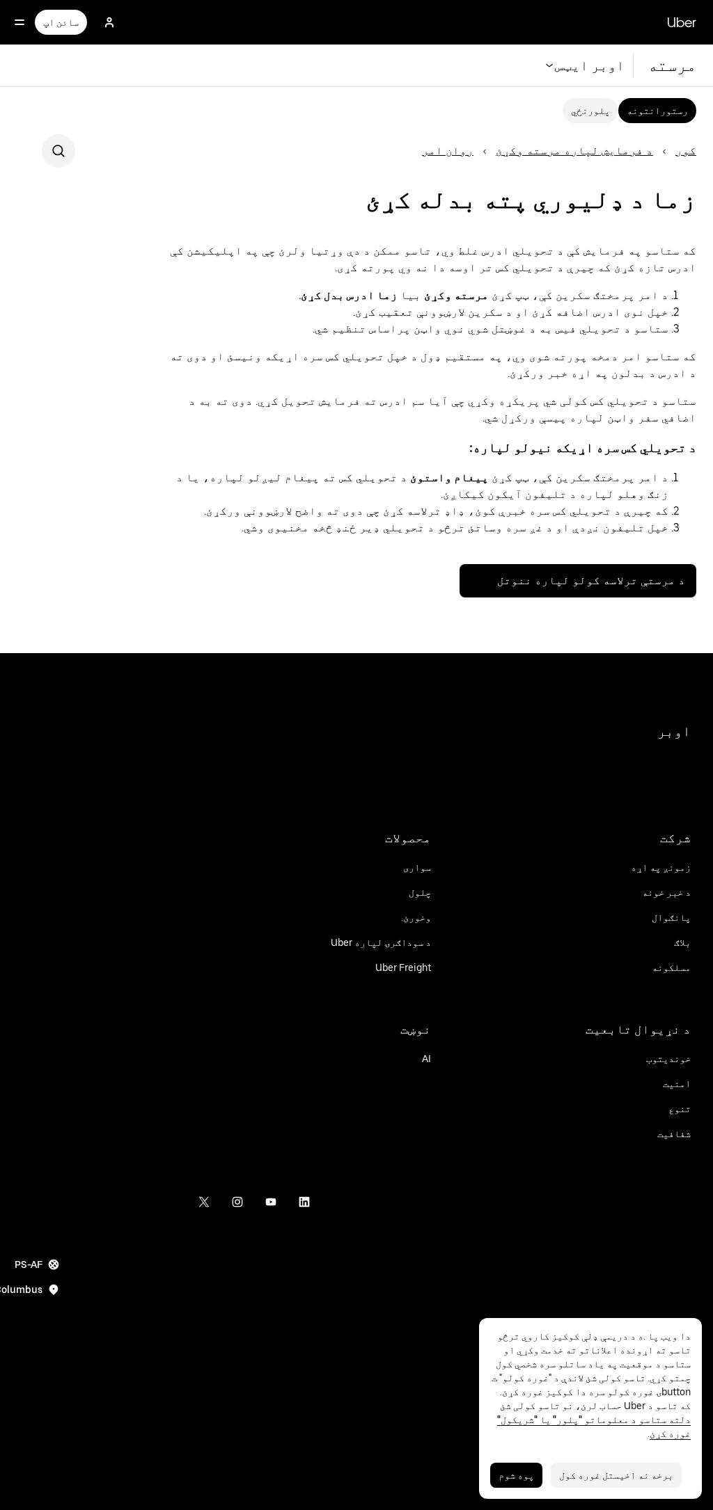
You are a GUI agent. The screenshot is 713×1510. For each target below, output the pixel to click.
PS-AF (28, 1264)
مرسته (672, 65)
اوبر (674, 731)
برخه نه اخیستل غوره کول (616, 1475)
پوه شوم (516, 1475)
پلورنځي (590, 110)
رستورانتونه (657, 110)
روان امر (447, 150)
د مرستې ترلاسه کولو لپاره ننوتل (591, 580)
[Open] (19, 22)
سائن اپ (61, 22)
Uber (681, 22)
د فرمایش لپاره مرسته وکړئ (574, 150)
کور (685, 150)
